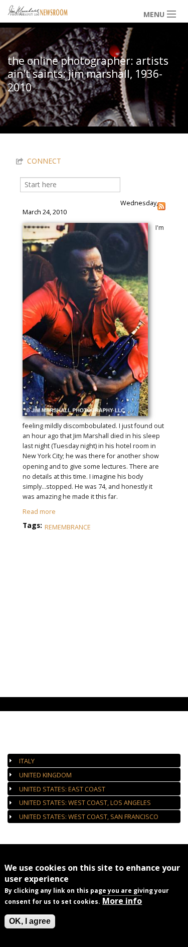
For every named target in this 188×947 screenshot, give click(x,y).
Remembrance (68, 527)
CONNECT (44, 161)
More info (122, 900)
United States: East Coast (62, 789)
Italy (27, 761)
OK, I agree (30, 921)
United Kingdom (45, 775)
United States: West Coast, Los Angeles (85, 802)
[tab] (94, 760)
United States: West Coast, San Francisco (88, 817)
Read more (39, 511)
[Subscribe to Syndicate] (161, 205)
